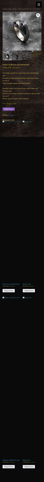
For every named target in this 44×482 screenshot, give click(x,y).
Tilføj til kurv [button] (8, 291)
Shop (10, 9)
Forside (5, 9)
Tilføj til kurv (8, 109)
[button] (38, 15)
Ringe (14, 9)
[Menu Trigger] (39, 4)
